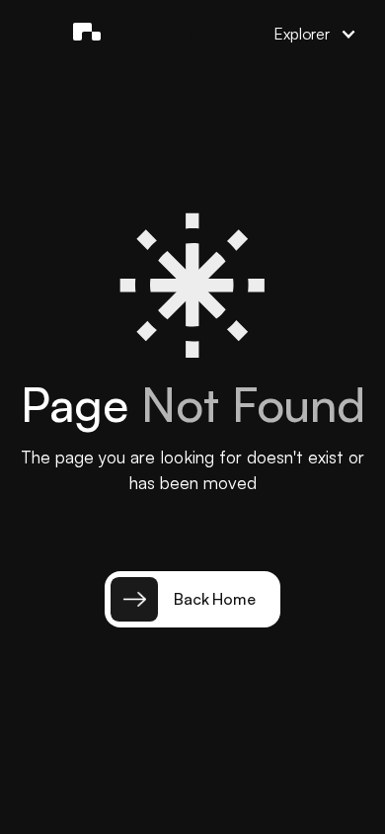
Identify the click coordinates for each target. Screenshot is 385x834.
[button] (198, 33)
